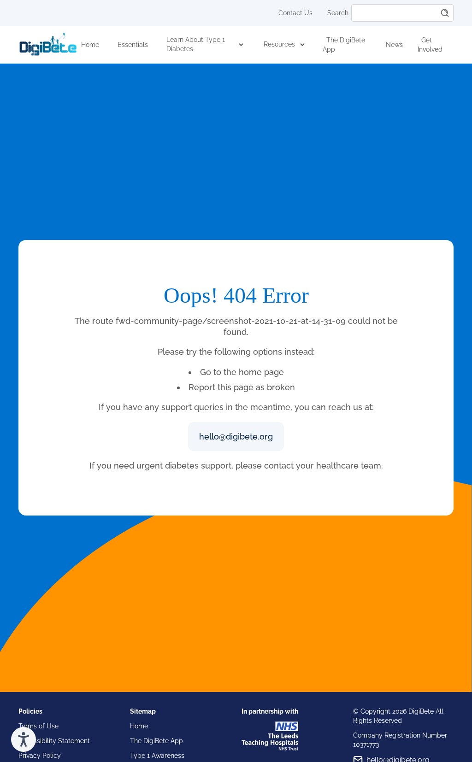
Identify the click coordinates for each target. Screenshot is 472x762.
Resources (279, 44)
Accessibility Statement (54, 740)
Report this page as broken (242, 387)
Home (90, 44)
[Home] (47, 44)
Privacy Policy (39, 755)
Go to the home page (242, 372)
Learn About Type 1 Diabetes (195, 44)
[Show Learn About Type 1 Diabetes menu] (240, 44)
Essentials (133, 44)
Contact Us (295, 13)
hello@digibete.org (236, 436)
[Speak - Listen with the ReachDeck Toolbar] (23, 739)
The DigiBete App (344, 44)
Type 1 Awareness (157, 755)
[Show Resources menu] (302, 44)
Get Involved (430, 44)
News (394, 44)
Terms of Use (38, 726)
